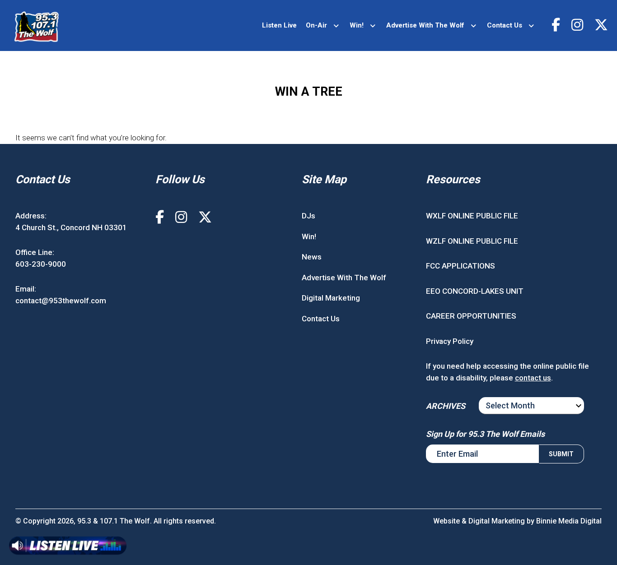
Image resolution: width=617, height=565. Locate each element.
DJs (308, 215)
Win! (357, 25)
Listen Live (279, 25)
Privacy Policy (449, 341)
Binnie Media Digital (569, 521)
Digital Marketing (331, 297)
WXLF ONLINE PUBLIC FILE (472, 215)
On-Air (316, 25)
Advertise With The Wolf (425, 25)
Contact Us (504, 25)
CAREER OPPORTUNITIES (471, 315)
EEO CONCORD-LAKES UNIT (475, 291)
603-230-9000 (40, 264)
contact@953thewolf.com (60, 300)
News (312, 256)
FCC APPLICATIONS (460, 265)
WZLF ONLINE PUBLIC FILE (472, 240)
